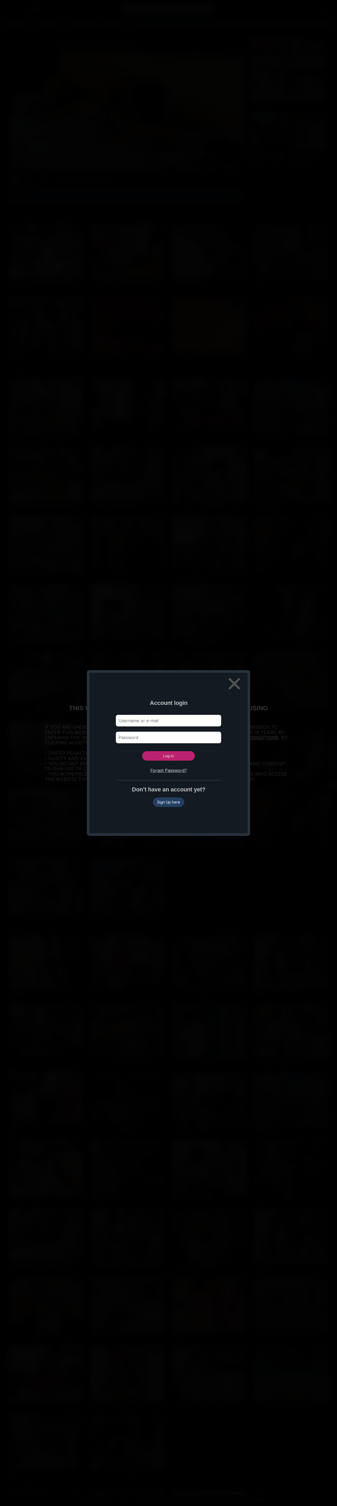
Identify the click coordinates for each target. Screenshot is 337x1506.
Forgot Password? (168, 770)
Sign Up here (168, 802)
